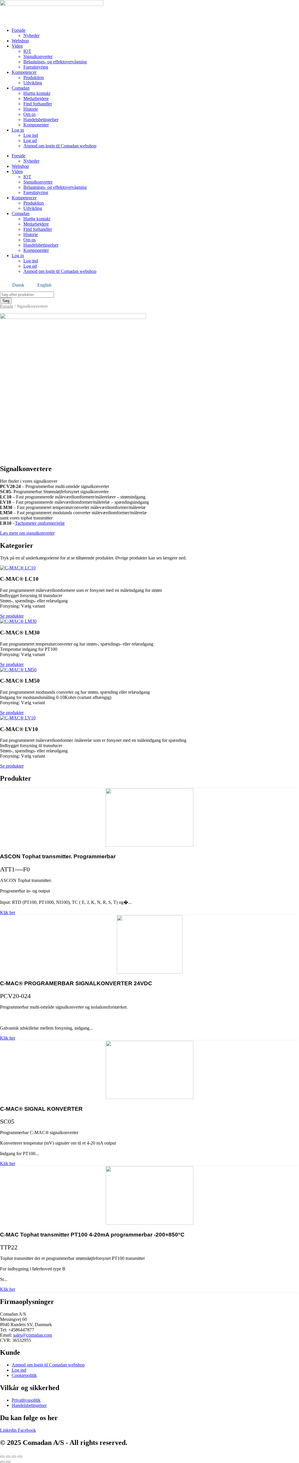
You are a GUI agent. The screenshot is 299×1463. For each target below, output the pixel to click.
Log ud (30, 140)
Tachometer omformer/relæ (40, 523)
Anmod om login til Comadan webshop (59, 145)
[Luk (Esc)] (20, 1456)
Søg (5, 301)
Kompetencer (24, 72)
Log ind (30, 135)
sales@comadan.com (32, 1335)
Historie (30, 109)
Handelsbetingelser (40, 119)
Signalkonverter (38, 56)
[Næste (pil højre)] (8, 1462)
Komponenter (36, 124)
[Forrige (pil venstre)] (2, 1462)
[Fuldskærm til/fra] (8, 1456)
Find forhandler (37, 103)
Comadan (20, 88)
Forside (18, 30)
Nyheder (31, 35)
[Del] (14, 1456)
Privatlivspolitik (26, 1400)
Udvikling (32, 82)
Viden (17, 45)
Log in (18, 130)
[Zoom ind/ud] (2, 1456)
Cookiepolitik (24, 1375)
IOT (27, 51)
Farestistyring (35, 66)
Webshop (20, 40)
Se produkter (12, 615)
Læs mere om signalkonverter (27, 533)
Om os (29, 114)
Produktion (33, 77)
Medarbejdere (36, 98)
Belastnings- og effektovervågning (55, 61)
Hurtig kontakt (36, 93)
